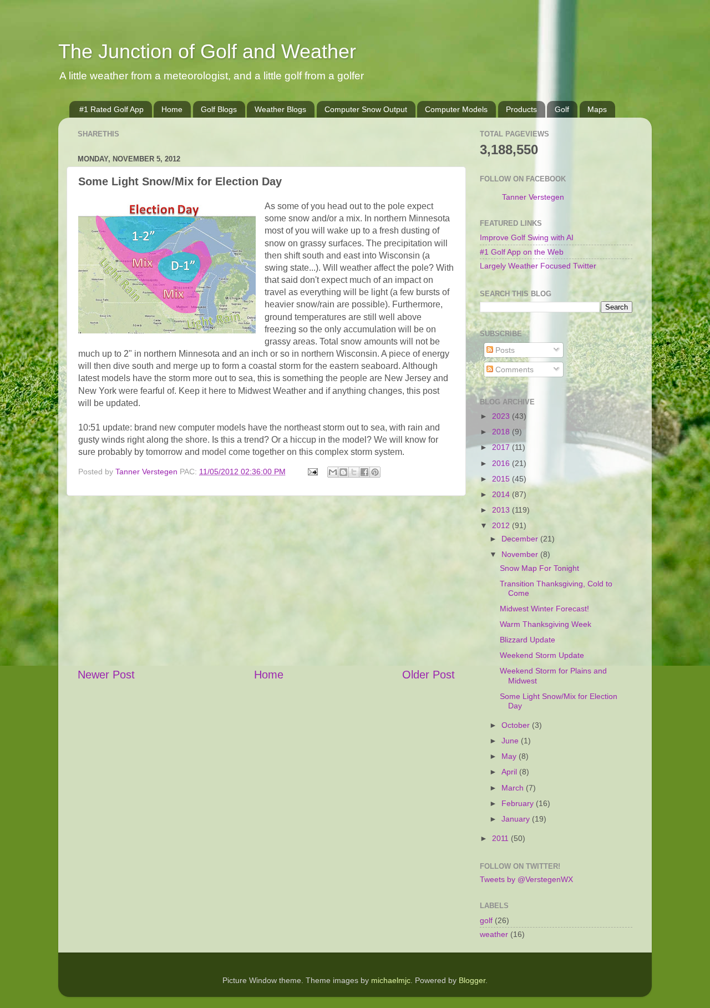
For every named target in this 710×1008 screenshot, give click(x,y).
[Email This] (332, 472)
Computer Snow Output (365, 109)
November (520, 554)
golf (486, 920)
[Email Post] (312, 471)
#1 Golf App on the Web (522, 251)
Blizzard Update (527, 639)
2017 (502, 447)
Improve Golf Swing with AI (527, 237)
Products (521, 109)
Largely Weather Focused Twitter (538, 265)
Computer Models (456, 109)
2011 (501, 838)
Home (171, 109)
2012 (502, 525)
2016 (502, 463)
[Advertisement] (266, 581)
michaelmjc (390, 980)
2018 (502, 431)
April (510, 771)
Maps (597, 109)
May (510, 756)
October (516, 725)
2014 (502, 494)
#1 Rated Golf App (111, 109)
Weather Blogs (280, 109)
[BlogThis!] (343, 472)
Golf (562, 109)
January (516, 818)
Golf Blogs (219, 109)
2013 (502, 509)
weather (494, 934)
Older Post (428, 674)
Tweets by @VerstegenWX (526, 879)
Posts (504, 350)
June (511, 740)
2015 (502, 478)
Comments (513, 369)
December (520, 538)
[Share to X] (353, 472)
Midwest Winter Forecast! (544, 608)
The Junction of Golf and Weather (207, 51)
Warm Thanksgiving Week (545, 624)
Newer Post (106, 674)
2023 (502, 416)
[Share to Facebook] (364, 472)
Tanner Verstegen (533, 197)
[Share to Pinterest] (375, 472)
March (513, 787)
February (518, 803)
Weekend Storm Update (542, 655)
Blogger (472, 980)
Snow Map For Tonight (539, 568)
